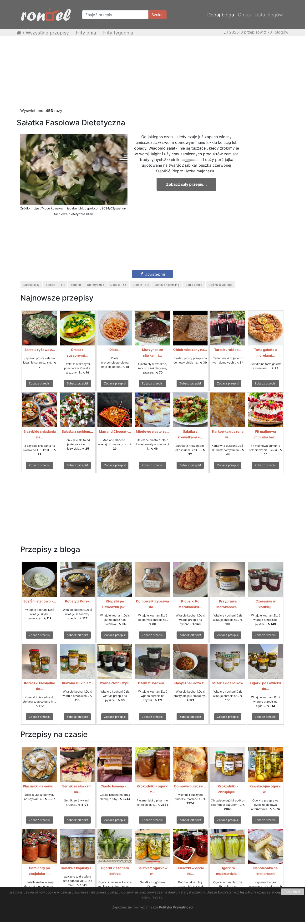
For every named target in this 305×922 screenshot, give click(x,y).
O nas (244, 15)
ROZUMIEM (292, 891)
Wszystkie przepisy (47, 33)
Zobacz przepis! (39, 383)
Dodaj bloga (220, 15)
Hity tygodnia (118, 33)
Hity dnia (86, 33)
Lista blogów (268, 15)
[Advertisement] (152, 74)
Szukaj (157, 14)
